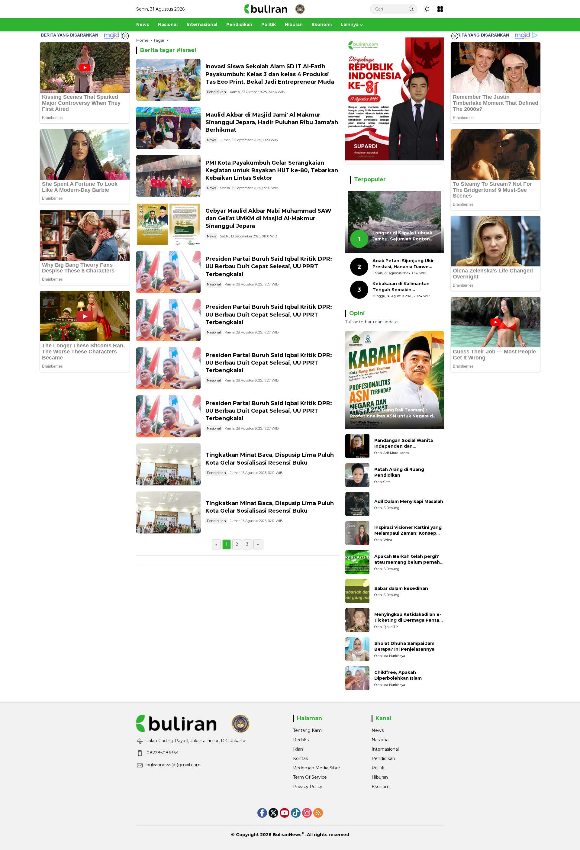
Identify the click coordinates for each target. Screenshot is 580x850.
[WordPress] (296, 813)
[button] (411, 9)
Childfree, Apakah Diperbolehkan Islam (398, 675)
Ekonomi (381, 786)
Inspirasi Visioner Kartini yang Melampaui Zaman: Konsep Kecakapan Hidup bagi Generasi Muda (408, 530)
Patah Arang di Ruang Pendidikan (399, 472)
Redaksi (301, 739)
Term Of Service (310, 777)
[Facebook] (262, 813)
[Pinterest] (284, 813)
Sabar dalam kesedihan (401, 588)
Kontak (300, 758)
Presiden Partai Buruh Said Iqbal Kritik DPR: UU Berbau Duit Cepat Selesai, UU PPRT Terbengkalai (268, 266)
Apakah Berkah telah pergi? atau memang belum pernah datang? (407, 559)
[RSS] (318, 813)
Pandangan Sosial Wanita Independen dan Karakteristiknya (403, 443)
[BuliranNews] (274, 8)
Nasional (214, 284)
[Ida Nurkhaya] (357, 649)
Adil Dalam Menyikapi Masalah (408, 501)
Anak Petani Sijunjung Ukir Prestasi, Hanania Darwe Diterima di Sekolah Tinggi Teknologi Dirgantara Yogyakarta (403, 264)
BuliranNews (287, 834)
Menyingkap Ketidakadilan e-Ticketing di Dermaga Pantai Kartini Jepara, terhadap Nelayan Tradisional (407, 617)
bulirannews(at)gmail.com (174, 765)
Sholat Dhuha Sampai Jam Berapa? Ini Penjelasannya (404, 646)
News (211, 140)
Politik (378, 768)
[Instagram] (307, 813)
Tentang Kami (308, 730)
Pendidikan (216, 92)
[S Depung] (357, 504)
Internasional (385, 749)
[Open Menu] (440, 9)
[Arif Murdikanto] (357, 446)
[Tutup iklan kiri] (125, 36)
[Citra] (357, 475)
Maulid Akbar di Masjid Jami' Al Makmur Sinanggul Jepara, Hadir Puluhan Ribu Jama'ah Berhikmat (271, 122)
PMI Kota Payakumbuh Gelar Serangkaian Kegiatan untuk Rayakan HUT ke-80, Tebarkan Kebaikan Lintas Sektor (271, 170)
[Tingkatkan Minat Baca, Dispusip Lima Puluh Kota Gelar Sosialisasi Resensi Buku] (168, 464)
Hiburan (380, 777)
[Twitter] (273, 813)
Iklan (298, 749)
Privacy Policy (307, 786)
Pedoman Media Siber (316, 768)
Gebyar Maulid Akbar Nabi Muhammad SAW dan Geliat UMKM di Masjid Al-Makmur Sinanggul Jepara (268, 218)
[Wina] (357, 533)
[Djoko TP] (357, 620)
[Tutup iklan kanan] (455, 36)
